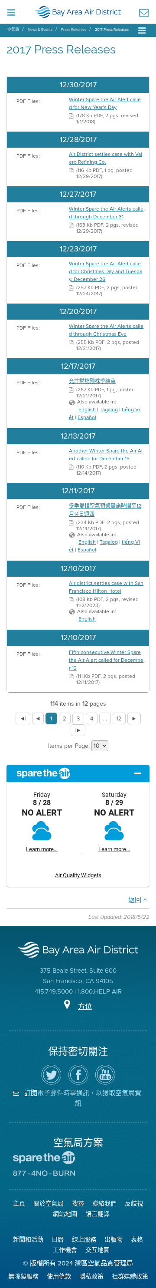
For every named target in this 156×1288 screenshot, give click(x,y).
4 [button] (91, 718)
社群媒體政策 (130, 1276)
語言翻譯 (97, 1214)
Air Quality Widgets (78, 875)
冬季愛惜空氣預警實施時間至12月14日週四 (105, 510)
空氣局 (13, 29)
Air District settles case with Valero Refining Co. (105, 158)
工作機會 (65, 1250)
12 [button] (119, 718)
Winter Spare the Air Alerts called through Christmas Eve (106, 330)
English (87, 409)
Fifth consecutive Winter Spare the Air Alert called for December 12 (106, 660)
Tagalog (109, 409)
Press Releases (73, 29)
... (105, 718)
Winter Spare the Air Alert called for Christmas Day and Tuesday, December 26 (105, 271)
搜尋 (78, 1203)
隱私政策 (91, 1276)
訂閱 (30, 1092)
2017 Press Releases (112, 29)
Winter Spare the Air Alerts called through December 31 (106, 213)
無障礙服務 (23, 1276)
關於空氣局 (48, 1203)
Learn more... (42, 849)
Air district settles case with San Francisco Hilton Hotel (106, 587)
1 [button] (51, 718)
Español (87, 417)
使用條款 (59, 1276)
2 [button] (64, 718)
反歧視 (134, 1203)
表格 (137, 1239)
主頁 (19, 1203)
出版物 (113, 1239)
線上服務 (84, 1239)
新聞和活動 (28, 1239)
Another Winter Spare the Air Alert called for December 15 (106, 454)
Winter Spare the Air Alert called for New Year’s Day (105, 103)
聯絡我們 (104, 1203)
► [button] (134, 718)
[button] (23, 718)
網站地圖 (65, 1214)
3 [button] (78, 718)
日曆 (58, 1239)
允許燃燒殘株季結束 (92, 381)
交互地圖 (97, 1250)
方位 (85, 1006)
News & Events (40, 29)
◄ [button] (38, 718)
